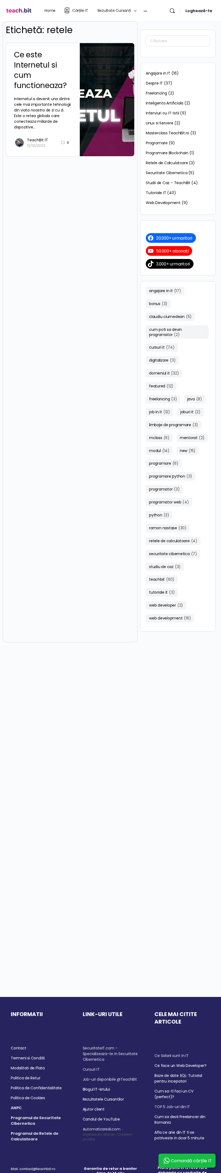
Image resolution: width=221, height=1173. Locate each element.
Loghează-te (198, 10)
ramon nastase (168, 528)
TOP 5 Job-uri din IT (172, 1106)
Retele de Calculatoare (167, 163)
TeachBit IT (37, 140)
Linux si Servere (159, 123)
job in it (159, 412)
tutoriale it (162, 592)
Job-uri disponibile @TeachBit (110, 1079)
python (159, 515)
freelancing (163, 399)
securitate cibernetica (173, 553)
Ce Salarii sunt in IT (171, 1055)
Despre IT (154, 83)
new (187, 450)
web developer (166, 605)
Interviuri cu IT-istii (162, 113)
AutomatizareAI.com (101, 1129)
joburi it (190, 412)
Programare (157, 143)
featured (161, 386)
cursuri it (162, 347)
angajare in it (165, 290)
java (194, 399)
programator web (169, 502)
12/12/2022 (36, 145)
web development (170, 618)
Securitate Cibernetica (166, 173)
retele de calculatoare (173, 541)
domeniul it (164, 373)
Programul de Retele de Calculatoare (34, 1136)
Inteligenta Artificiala (164, 103)
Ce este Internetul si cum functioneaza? (40, 70)
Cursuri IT (91, 1069)
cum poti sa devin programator (165, 332)
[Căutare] (172, 11)
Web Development (163, 202)
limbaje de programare (173, 425)
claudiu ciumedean (170, 316)
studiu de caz (165, 566)
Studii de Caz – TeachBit (168, 182)
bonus (158, 303)
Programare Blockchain (167, 153)
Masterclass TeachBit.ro (167, 133)
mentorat (192, 437)
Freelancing (156, 93)
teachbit (161, 579)
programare (163, 463)
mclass (159, 437)
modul (159, 450)
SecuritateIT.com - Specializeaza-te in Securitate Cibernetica (110, 1053)
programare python (170, 476)
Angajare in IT (158, 73)
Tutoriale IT (156, 192)
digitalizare (162, 360)
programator (164, 489)
